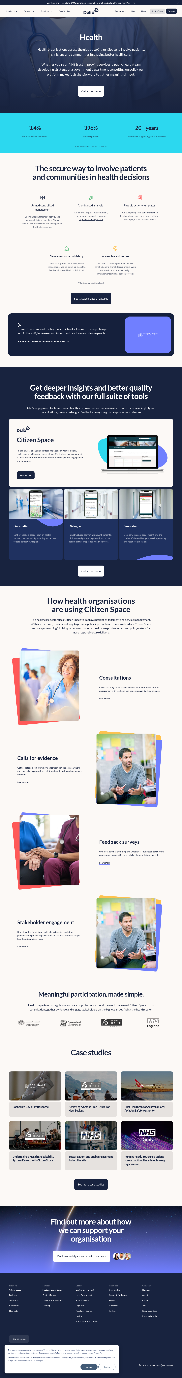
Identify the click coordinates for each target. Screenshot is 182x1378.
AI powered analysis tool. (91, 219)
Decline (107, 1367)
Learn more (104, 698)
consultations (148, 212)
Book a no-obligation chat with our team (81, 1256)
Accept (89, 1367)
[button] (178, 2)
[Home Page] (91, 11)
